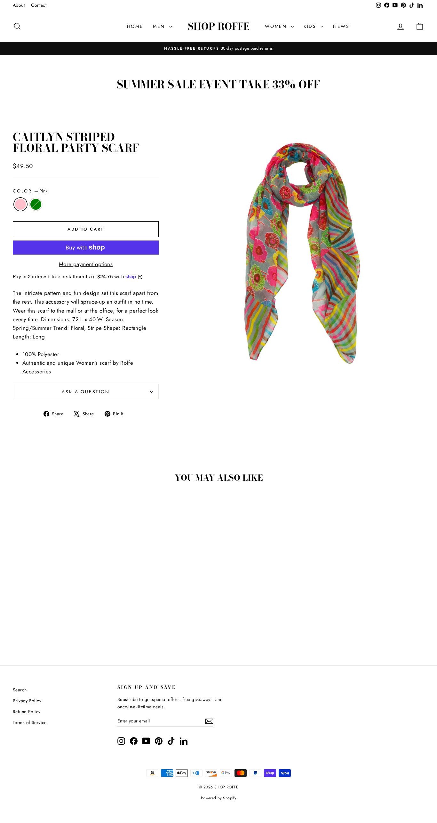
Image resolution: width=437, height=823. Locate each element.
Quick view (62, 589)
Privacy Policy (27, 700)
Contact (38, 5)
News (341, 26)
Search (20, 690)
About (19, 5)
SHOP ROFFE (219, 26)
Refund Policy (27, 711)
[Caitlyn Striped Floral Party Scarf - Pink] (57, 627)
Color (30, 191)
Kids (311, 26)
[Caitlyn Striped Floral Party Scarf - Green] (66, 627)
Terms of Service (30, 722)
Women (277, 26)
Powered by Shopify (218, 798)
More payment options (86, 264)
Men (160, 26)
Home (135, 26)
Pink (20, 204)
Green (35, 204)
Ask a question (85, 391)
